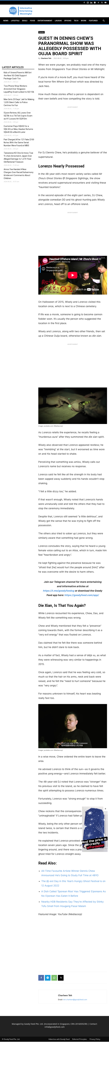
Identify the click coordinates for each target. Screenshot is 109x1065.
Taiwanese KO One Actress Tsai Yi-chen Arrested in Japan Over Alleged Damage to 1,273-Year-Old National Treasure (18, 157)
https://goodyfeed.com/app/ (82, 595)
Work (83, 20)
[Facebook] (84, 2)
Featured (93, 20)
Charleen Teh (46, 58)
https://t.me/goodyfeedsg (58, 590)
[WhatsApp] (54, 978)
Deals (24, 20)
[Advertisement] (72, 129)
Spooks (67, 20)
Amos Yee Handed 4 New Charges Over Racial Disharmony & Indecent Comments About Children (18, 173)
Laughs (58, 20)
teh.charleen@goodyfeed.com (75, 999)
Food (32, 20)
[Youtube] (105, 2)
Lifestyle (15, 20)
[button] (103, 20)
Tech (76, 20)
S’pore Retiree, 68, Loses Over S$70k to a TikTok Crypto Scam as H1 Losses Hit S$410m (18, 116)
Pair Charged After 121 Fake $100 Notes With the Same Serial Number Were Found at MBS (19, 142)
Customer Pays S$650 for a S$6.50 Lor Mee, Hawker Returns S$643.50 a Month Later (18, 129)
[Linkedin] (91, 2)
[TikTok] (98, 2)
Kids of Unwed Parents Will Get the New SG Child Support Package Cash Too (18, 75)
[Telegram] (94, 2)
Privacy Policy (95, 1039)
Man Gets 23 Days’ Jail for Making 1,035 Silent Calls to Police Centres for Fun (19, 102)
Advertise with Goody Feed (59, 1039)
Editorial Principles (79, 1039)
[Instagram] (87, 2)
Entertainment (45, 20)
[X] (101, 2)
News (5, 20)
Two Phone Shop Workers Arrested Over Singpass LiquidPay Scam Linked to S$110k (19, 89)
